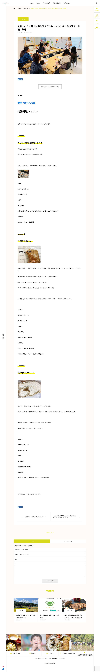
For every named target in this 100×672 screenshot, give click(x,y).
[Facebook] (3, 669)
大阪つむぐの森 (26, 103)
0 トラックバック (68, 541)
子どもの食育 (46, 3)
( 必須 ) (21, 549)
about (38, 3)
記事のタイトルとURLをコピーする (50, 86)
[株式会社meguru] (5, 3)
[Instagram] (3, 666)
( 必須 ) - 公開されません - (22, 554)
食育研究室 (67, 3)
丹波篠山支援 (57, 3)
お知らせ (23, 19)
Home (32, 3)
